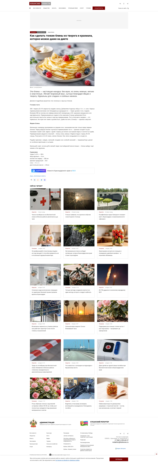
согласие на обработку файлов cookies (67, 460)
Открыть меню (30, 8)
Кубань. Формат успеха (69, 449)
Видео (48, 438)
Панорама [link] (34, 248)
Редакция (83, 439)
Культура (49, 433)
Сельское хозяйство (51, 444)
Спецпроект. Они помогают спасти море (86, 436)
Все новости (37, 8)
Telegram (127, 3)
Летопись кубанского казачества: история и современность (69, 440)
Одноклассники (124, 3)
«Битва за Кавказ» (68, 435)
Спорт (82, 8)
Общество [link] (34, 212)
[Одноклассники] (38, 180)
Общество (46, 8)
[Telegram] (41, 180)
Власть (54, 8)
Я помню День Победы (86, 433)
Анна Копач (51, 32)
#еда (31, 176)
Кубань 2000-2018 (68, 446)
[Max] (44, 180)
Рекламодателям (85, 442)
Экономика (62, 8)
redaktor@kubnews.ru (120, 442)
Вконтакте (120, 3)
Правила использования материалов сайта (87, 446)
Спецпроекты (99, 8)
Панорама (33, 32)
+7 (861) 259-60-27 (121, 440)
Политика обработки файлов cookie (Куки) (86, 450)
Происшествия (73, 8)
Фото (47, 435)
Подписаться (40, 170)
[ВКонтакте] (34, 180)
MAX (74, 171)
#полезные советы (40, 176)
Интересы (49, 446)
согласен (118, 459)
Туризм (88, 8)
